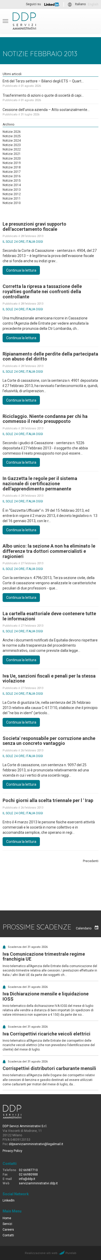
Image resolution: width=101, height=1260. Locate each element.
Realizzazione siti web (41, 1253)
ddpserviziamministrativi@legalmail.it (36, 1144)
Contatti (8, 1235)
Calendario (84, 928)
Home (7, 1218)
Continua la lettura (21, 270)
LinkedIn (9, 1200)
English (93, 4)
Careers (8, 1229)
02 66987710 (28, 1170)
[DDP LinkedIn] (52, 4)
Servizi (7, 1224)
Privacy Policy (12, 1151)
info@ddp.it (27, 1179)
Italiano (80, 4)
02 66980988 (28, 1174)
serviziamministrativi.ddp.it (38, 1183)
